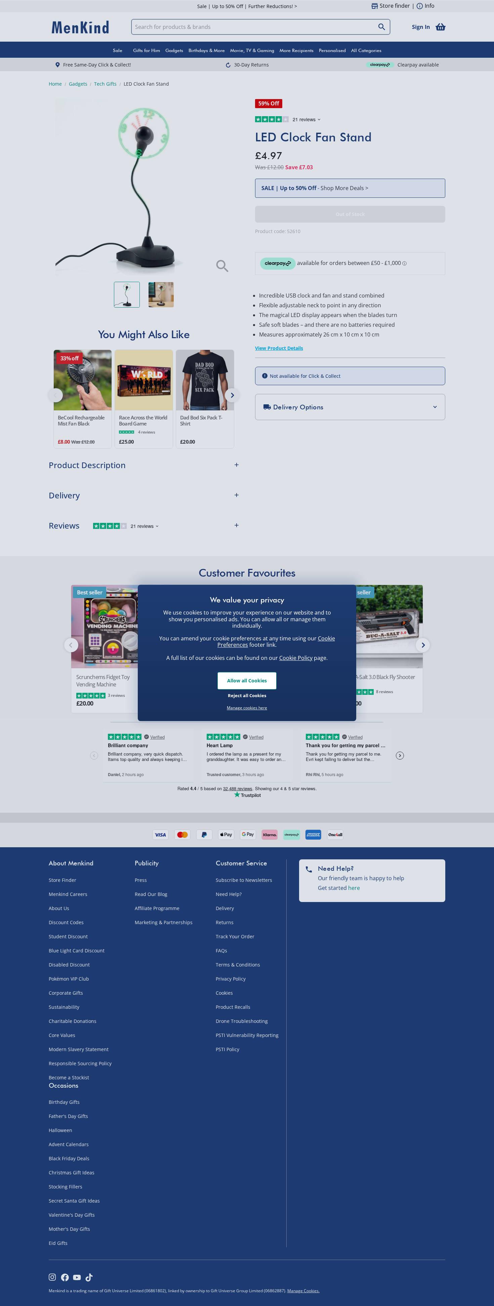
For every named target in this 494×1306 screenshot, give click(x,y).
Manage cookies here (247, 708)
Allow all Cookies (247, 680)
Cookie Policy (296, 658)
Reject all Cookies (247, 695)
